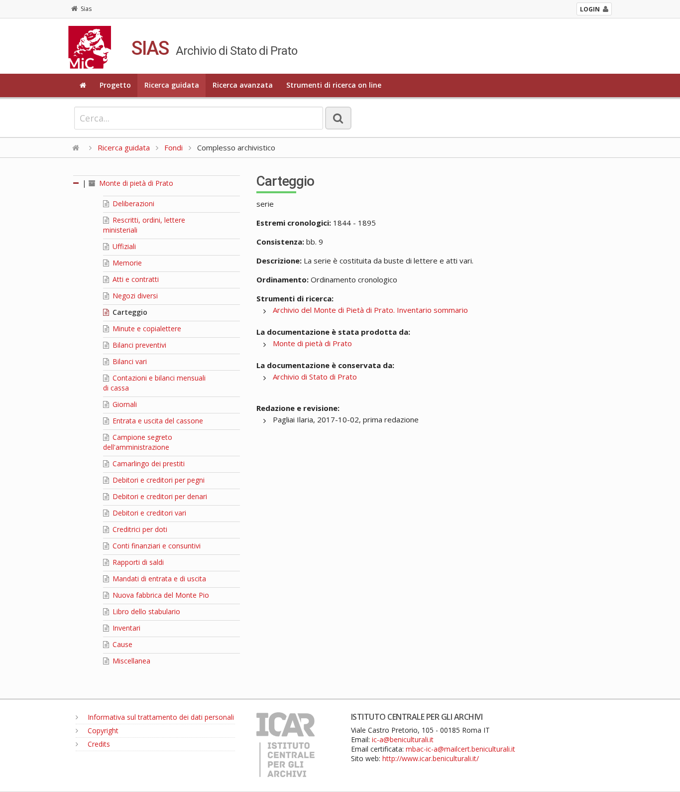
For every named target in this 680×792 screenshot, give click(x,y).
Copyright (102, 730)
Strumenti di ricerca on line (333, 85)
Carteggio (129, 312)
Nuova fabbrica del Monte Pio (160, 595)
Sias (86, 8)
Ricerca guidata (171, 85)
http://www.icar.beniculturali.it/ (430, 758)
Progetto (115, 85)
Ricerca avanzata (243, 85)
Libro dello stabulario (145, 611)
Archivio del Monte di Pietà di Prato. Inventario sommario (370, 310)
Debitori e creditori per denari (159, 496)
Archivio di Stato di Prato (315, 377)
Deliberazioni (132, 203)
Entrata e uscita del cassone (157, 420)
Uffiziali (123, 246)
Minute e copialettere (146, 328)
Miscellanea (130, 660)
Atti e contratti (135, 279)
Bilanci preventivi (138, 345)
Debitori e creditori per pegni (158, 480)
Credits (98, 744)
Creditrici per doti (139, 529)
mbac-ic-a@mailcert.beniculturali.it (460, 749)
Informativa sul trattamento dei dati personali (160, 717)
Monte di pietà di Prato (135, 183)
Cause (121, 644)
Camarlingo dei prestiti (148, 463)
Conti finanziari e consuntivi (156, 545)
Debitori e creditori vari (148, 513)
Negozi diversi (134, 295)
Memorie (126, 262)
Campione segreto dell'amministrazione (137, 442)
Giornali (124, 404)
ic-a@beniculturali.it (403, 739)
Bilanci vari (129, 361)
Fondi (173, 147)
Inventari (125, 628)
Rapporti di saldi (137, 562)
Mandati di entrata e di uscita (158, 578)
